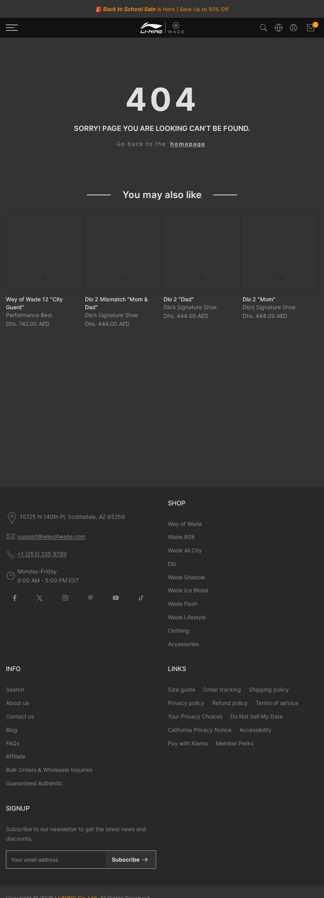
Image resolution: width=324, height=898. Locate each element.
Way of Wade (185, 523)
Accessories (183, 644)
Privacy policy (186, 702)
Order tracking (222, 689)
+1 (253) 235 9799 (42, 553)
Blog (11, 729)
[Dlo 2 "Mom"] (280, 251)
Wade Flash (183, 603)
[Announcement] (162, 9)
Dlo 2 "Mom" (259, 298)
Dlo (172, 563)
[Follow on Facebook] (14, 598)
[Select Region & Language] (278, 27)
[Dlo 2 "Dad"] (201, 251)
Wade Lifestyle (187, 617)
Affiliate (15, 756)
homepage (187, 143)
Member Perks (234, 743)
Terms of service (277, 702)
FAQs (12, 743)
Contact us (20, 716)
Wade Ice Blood (188, 590)
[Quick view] (44, 278)
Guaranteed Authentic (34, 783)
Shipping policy (269, 689)
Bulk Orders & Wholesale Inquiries (49, 769)
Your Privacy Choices (195, 716)
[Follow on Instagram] (65, 598)
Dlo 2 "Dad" (179, 298)
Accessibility (255, 729)
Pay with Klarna (188, 743)
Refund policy (230, 702)
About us (17, 702)
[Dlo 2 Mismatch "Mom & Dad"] (123, 251)
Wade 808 (181, 536)
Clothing (178, 630)
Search (15, 689)
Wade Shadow (186, 577)
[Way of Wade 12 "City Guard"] (44, 251)
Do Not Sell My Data (256, 716)
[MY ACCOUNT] (293, 27)
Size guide (181, 689)
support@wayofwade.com (51, 536)
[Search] (263, 27)
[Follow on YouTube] (115, 598)
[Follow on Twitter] (40, 598)
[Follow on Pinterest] (90, 598)
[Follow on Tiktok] (141, 598)
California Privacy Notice (200, 729)
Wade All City (185, 550)
